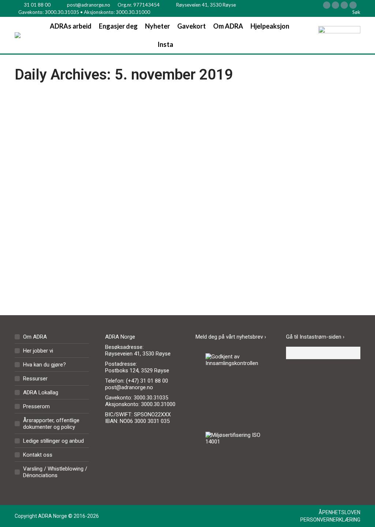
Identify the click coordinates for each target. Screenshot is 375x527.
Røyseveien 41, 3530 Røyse (206, 5)
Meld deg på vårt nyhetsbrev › (231, 336)
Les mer (44, 282)
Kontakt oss (37, 455)
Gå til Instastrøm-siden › (315, 336)
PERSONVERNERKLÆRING (330, 520)
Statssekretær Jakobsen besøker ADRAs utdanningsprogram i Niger (96, 206)
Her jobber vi (38, 350)
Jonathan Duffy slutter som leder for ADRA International (272, 206)
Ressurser (35, 378)
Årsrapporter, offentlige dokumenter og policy (51, 423)
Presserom (36, 406)
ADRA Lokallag (40, 392)
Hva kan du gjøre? (44, 364)
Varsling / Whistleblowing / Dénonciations (55, 472)
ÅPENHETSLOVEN (339, 512)
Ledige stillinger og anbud (53, 441)
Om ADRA (35, 336)
